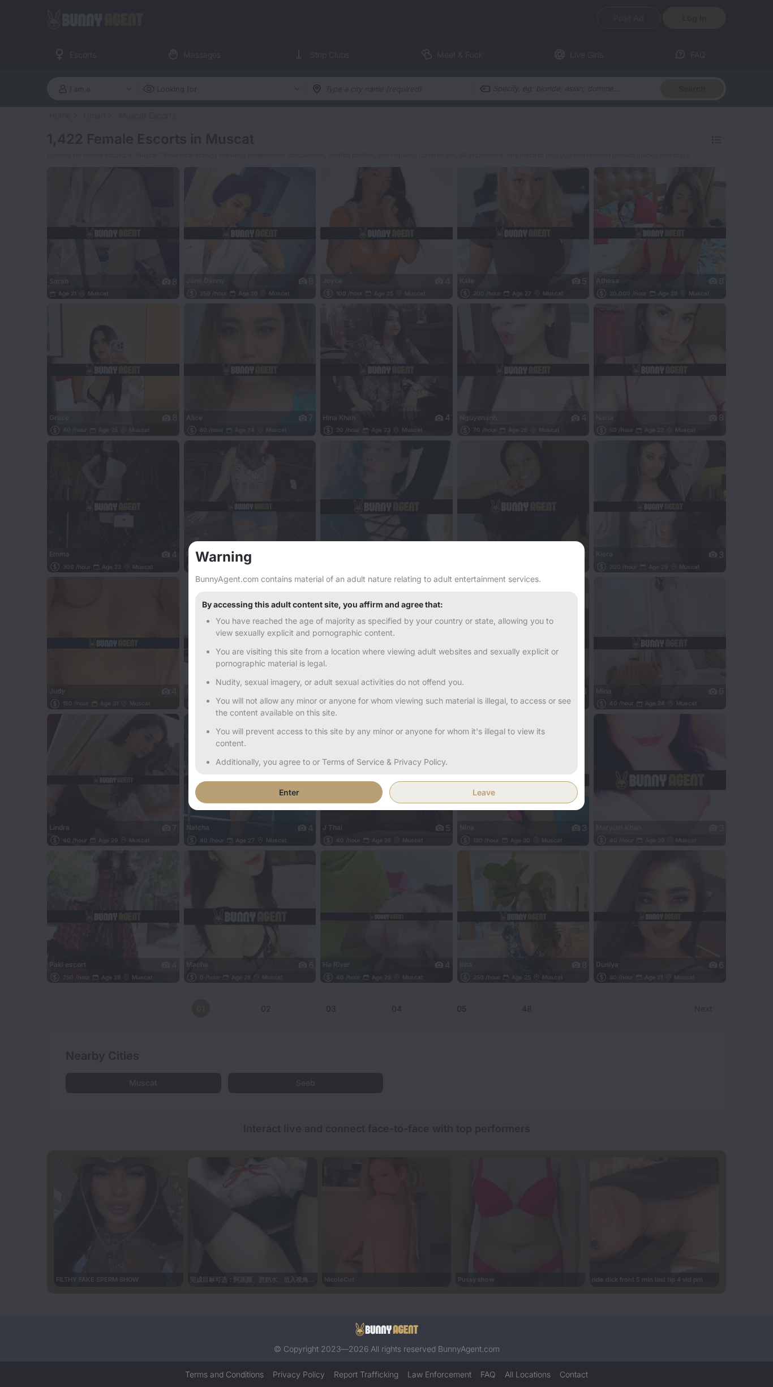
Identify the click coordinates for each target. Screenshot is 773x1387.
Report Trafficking (366, 1374)
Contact (574, 1374)
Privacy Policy (299, 1374)
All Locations (528, 1374)
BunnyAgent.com (469, 1349)
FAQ (488, 1374)
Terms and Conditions (224, 1374)
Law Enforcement (439, 1374)
